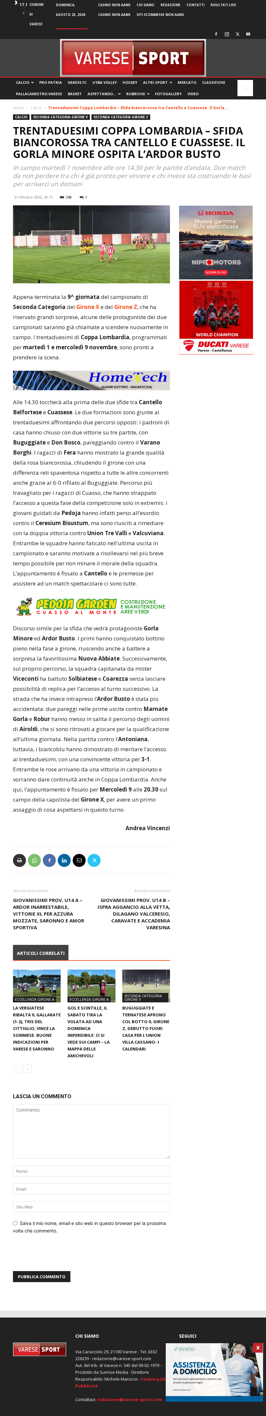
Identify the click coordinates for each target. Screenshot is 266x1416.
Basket (75, 93)
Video (193, 93)
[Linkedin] (64, 860)
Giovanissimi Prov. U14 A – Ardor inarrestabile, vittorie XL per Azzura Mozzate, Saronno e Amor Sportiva (48, 914)
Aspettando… (102, 93)
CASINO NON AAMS (114, 5)
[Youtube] (248, 34)
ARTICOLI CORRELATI (41, 953)
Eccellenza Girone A (34, 999)
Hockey (130, 82)
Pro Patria (50, 82)
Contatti (195, 5)
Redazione (170, 5)
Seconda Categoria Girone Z (120, 117)
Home (18, 107)
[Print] (19, 860)
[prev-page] (17, 1069)
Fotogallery (168, 93)
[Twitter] (237, 34)
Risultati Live (223, 5)
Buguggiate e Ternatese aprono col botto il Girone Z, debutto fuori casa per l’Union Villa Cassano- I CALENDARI (145, 1028)
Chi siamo (145, 5)
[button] (245, 88)
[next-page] (27, 1069)
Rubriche (135, 93)
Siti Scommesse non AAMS (160, 14)
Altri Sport (155, 82)
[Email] (79, 860)
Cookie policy (155, 1379)
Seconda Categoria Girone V (60, 117)
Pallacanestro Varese (39, 93)
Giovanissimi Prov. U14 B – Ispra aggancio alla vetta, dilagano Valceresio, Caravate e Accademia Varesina (134, 914)
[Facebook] (216, 34)
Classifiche (213, 82)
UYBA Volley (104, 82)
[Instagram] (227, 34)
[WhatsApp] (34, 860)
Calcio (22, 82)
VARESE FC (77, 82)
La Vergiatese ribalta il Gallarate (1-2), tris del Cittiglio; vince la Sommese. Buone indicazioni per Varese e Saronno (37, 1028)
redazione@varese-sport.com (129, 1399)
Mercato (187, 82)
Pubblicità (86, 1386)
